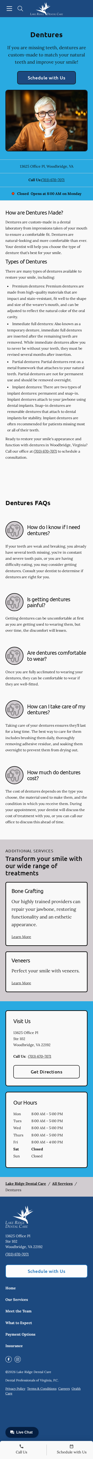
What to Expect (18, 1322)
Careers (64, 1389)
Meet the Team (18, 1311)
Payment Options (20, 1334)
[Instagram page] (17, 1359)
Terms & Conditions (41, 1389)
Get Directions (47, 1072)
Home (10, 1288)
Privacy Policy (15, 1389)
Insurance (14, 1345)
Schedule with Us (46, 78)
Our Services (16, 1299)
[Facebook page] (8, 1359)
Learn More (21, 936)
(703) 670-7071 (53, 180)
